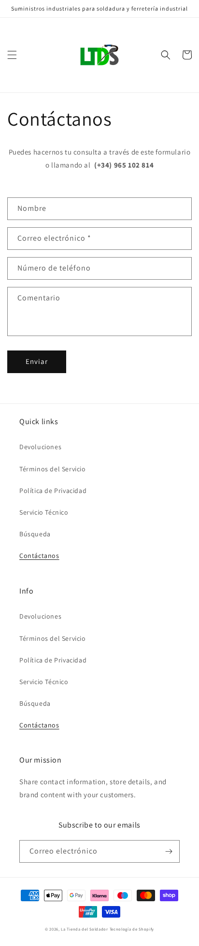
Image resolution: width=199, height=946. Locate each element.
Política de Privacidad (52, 490)
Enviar (37, 361)
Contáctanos (39, 555)
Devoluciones (40, 446)
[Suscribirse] (168, 851)
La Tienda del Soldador (84, 929)
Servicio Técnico (44, 512)
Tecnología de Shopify (132, 929)
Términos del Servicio (52, 469)
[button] (12, 54)
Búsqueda (35, 534)
